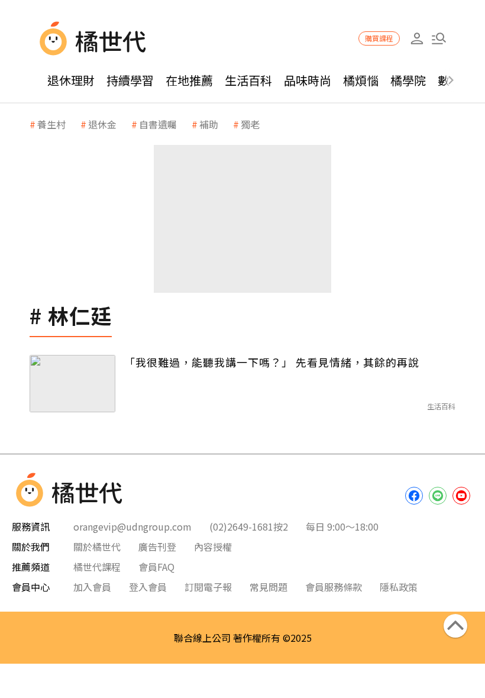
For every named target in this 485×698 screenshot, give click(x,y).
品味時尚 (307, 80)
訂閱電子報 (208, 587)
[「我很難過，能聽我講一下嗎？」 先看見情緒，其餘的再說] (72, 383)
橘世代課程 (97, 567)
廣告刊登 (157, 546)
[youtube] (461, 496)
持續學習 (130, 80)
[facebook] (414, 496)
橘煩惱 (361, 80)
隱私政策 (399, 587)
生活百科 (248, 80)
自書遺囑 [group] (158, 124)
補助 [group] (208, 124)
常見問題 (268, 587)
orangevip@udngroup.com (132, 526)
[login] (417, 39)
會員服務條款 (333, 587)
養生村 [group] (51, 124)
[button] (439, 39)
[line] (438, 496)
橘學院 (408, 80)
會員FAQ (156, 567)
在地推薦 (189, 80)
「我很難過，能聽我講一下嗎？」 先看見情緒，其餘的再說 (271, 362)
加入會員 (92, 587)
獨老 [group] (250, 124)
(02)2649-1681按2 (248, 526)
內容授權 (213, 546)
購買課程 (379, 38)
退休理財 (71, 80)
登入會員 (148, 587)
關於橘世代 (97, 546)
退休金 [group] (102, 124)
